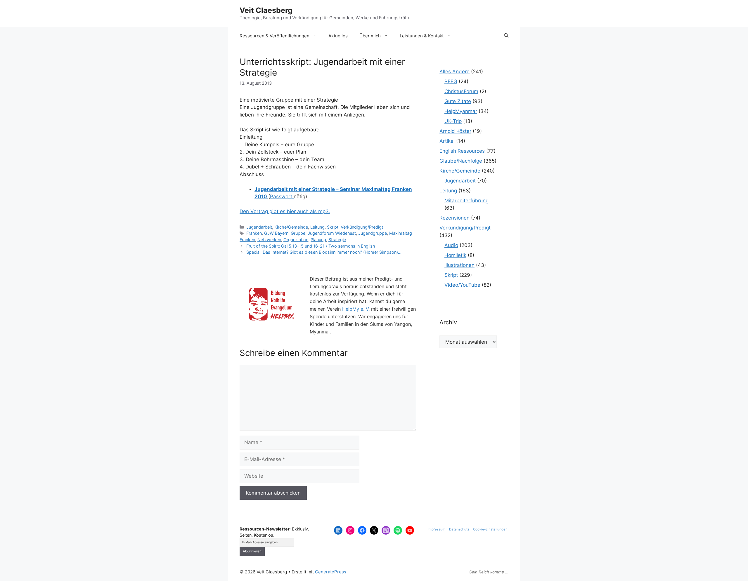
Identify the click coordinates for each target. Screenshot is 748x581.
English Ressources (462, 151)
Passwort (282, 196)
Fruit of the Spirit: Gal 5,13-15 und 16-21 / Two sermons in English (310, 245)
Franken (254, 233)
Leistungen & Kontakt (422, 36)
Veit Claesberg (266, 10)
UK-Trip (453, 121)
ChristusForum (461, 91)
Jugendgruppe (372, 233)
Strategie (337, 239)
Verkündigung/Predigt (362, 227)
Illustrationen (459, 265)
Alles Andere (454, 71)
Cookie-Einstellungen (490, 529)
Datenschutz (459, 529)
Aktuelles (338, 36)
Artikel (447, 141)
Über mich (370, 36)
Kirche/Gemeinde (291, 227)
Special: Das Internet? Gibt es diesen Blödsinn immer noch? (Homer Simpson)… (323, 252)
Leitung (317, 227)
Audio (451, 245)
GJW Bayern (276, 233)
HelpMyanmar (460, 111)
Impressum (436, 529)
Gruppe (298, 233)
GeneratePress (330, 572)
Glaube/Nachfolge (460, 161)
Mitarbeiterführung (466, 200)
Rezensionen (454, 218)
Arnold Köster (455, 131)
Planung (318, 239)
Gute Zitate (457, 101)
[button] (506, 36)
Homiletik (455, 255)
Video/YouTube (462, 285)
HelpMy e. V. (356, 309)
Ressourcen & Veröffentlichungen (274, 36)
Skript (332, 227)
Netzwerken (269, 239)
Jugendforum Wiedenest (332, 233)
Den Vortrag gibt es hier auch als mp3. (285, 211)
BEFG (450, 81)
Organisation (295, 239)
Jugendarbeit (259, 227)
